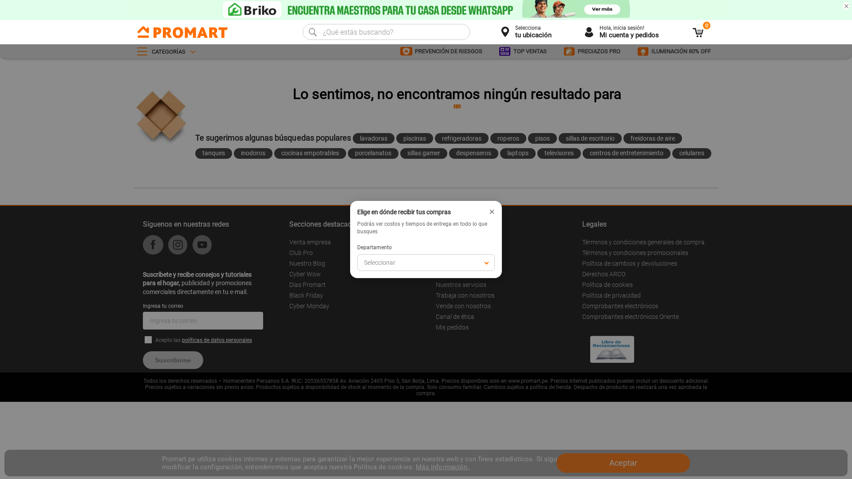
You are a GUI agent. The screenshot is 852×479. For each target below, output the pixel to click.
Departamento (374, 247)
